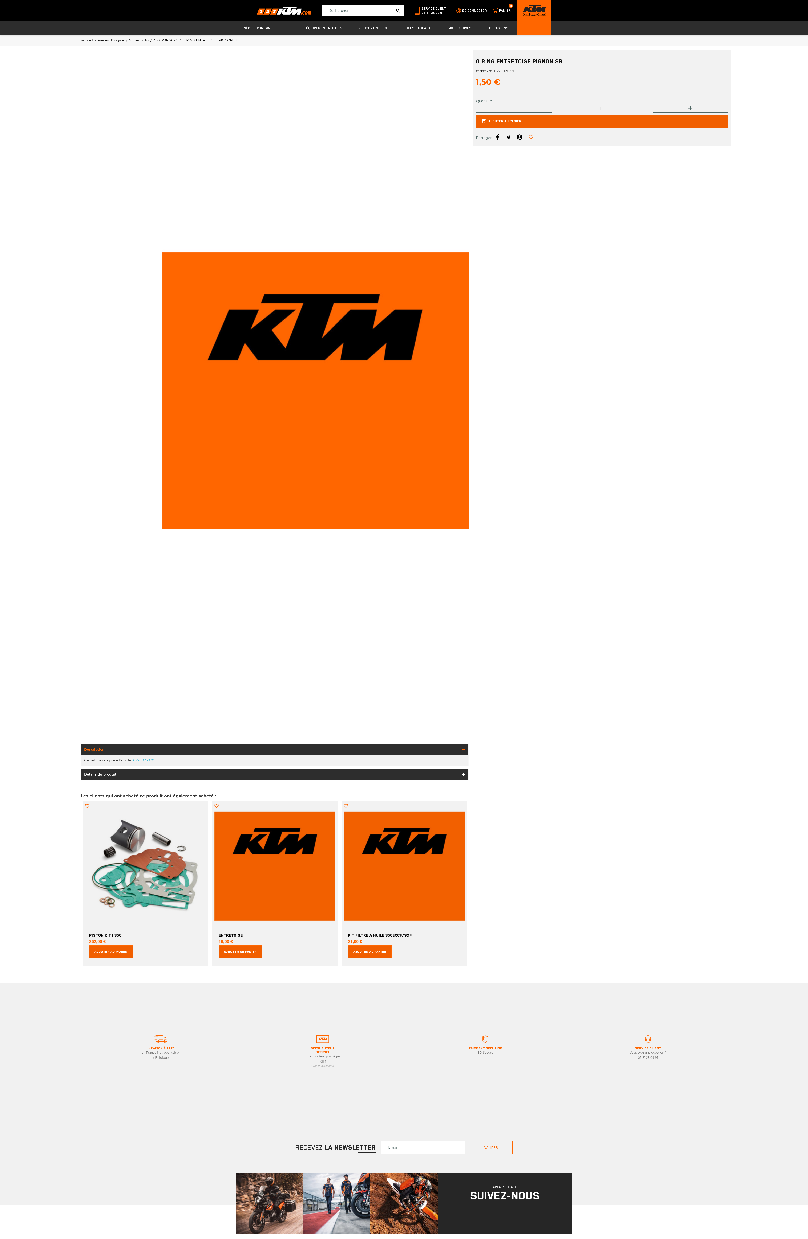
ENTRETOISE (231, 935)
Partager (497, 137)
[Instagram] (499, 1215)
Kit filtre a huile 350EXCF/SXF (380, 935)
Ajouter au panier (501, 121)
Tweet (508, 137)
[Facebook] (510, 1215)
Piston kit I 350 (105, 935)
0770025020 (143, 760)
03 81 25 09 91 (433, 13)
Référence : (484, 71)
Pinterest (519, 137)
